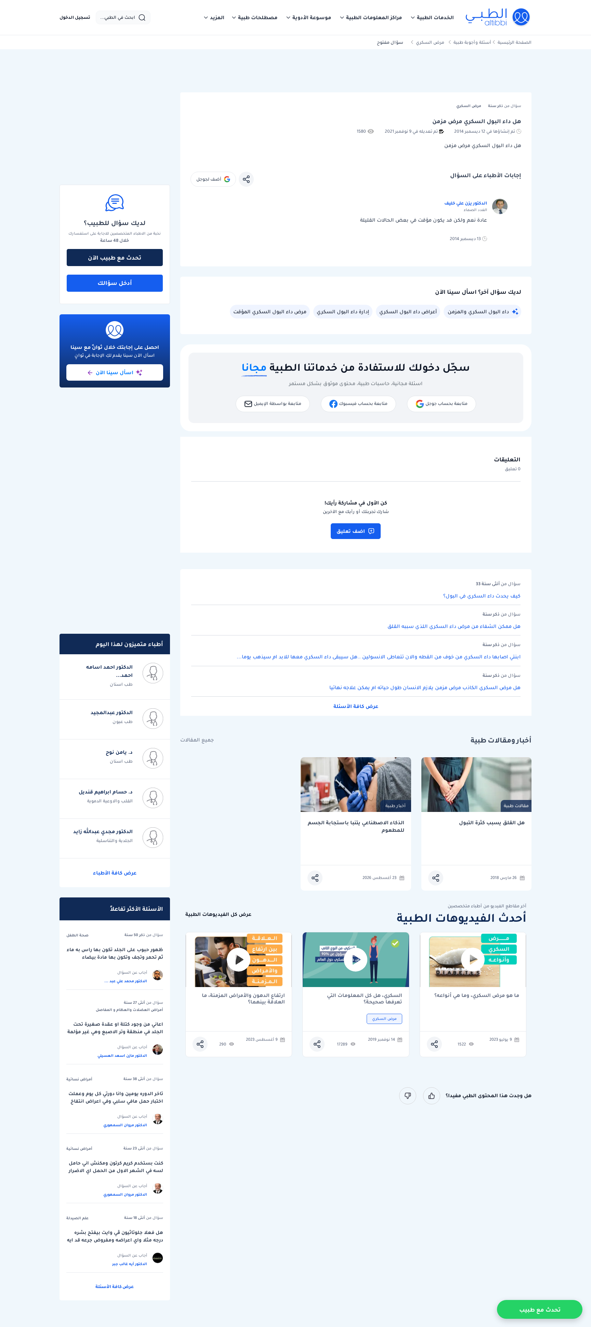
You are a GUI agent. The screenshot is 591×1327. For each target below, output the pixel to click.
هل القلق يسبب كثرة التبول (492, 823)
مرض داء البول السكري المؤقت (269, 311)
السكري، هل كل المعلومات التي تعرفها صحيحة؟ (364, 998)
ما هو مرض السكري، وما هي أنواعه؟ (476, 995)
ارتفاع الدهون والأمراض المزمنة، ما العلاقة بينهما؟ (243, 998)
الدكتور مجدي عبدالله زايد (103, 831)
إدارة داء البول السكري (343, 311)
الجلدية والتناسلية (114, 840)
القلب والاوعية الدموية (110, 801)
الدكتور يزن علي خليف (465, 203)
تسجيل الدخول (75, 17)
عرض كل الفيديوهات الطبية (218, 914)
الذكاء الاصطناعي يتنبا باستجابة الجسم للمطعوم (356, 826)
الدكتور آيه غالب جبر (129, 1264)
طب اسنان (121, 684)
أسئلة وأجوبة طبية (472, 42)
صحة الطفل (77, 935)
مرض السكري (430, 42)
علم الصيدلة (77, 1218)
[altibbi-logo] (498, 17)
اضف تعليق (351, 531)
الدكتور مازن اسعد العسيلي (122, 1055)
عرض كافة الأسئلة (355, 706)
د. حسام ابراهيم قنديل (106, 792)
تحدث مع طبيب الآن (114, 257)
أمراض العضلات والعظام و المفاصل (129, 1010)
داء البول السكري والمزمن (478, 311)
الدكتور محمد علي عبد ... (125, 981)
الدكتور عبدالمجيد (112, 712)
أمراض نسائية (79, 1079)
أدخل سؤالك (114, 282)
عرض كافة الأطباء (114, 873)
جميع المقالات (197, 740)
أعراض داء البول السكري (408, 311)
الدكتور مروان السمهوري (125, 1125)
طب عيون (123, 721)
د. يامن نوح (119, 752)
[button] (432, 17)
